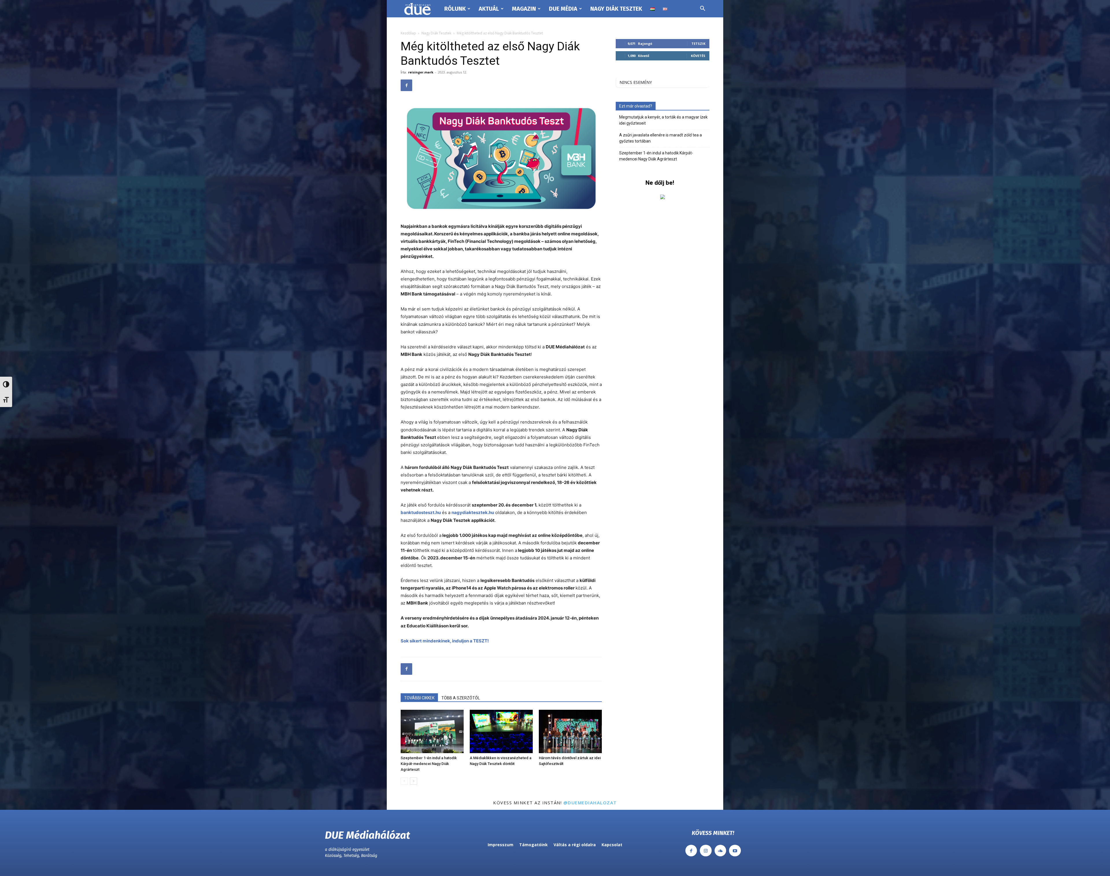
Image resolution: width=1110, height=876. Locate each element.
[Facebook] (406, 85)
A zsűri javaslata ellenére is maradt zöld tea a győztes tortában (660, 138)
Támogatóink (533, 844)
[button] (702, 9)
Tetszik (698, 43)
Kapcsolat (612, 844)
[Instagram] (706, 851)
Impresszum (500, 844)
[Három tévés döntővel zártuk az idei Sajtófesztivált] (570, 731)
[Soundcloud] (720, 851)
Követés (698, 55)
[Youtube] (735, 851)
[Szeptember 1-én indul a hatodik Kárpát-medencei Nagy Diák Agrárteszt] (432, 731)
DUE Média (563, 8)
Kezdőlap (408, 33)
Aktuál (489, 8)
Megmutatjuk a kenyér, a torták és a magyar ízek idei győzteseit (663, 120)
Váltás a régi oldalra (575, 844)
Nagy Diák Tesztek (616, 8)
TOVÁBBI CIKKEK (419, 698)
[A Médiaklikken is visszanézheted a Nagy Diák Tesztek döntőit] (501, 731)
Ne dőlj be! (659, 182)
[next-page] (413, 781)
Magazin (524, 8)
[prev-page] (404, 781)
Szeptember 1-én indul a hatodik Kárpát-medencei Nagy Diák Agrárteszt (429, 764)
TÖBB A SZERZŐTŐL (460, 698)
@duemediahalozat (590, 802)
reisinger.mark (420, 72)
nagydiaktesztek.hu (473, 512)
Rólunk (455, 8)
